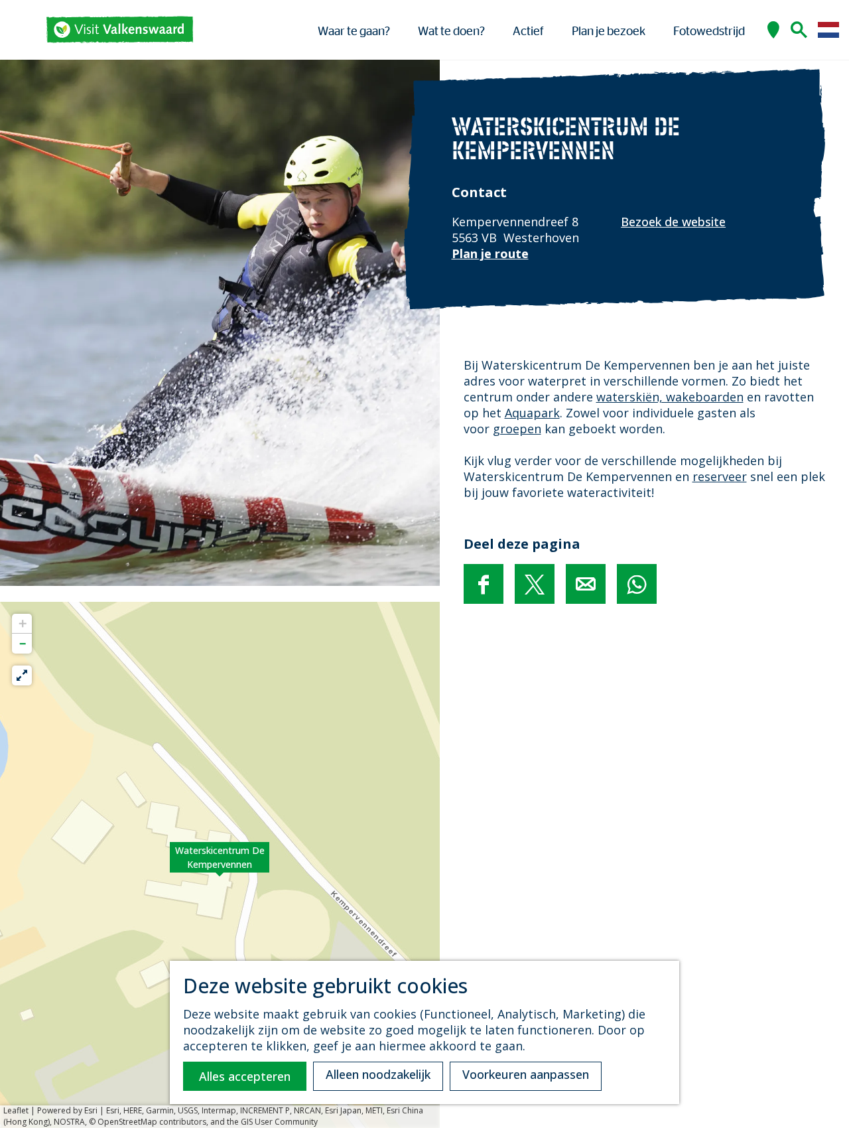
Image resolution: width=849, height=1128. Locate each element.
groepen (517, 429)
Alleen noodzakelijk (378, 1074)
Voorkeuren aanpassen (525, 1074)
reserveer (719, 476)
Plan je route (490, 253)
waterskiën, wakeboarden (670, 397)
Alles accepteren (245, 1076)
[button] (220, 865)
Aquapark (532, 413)
